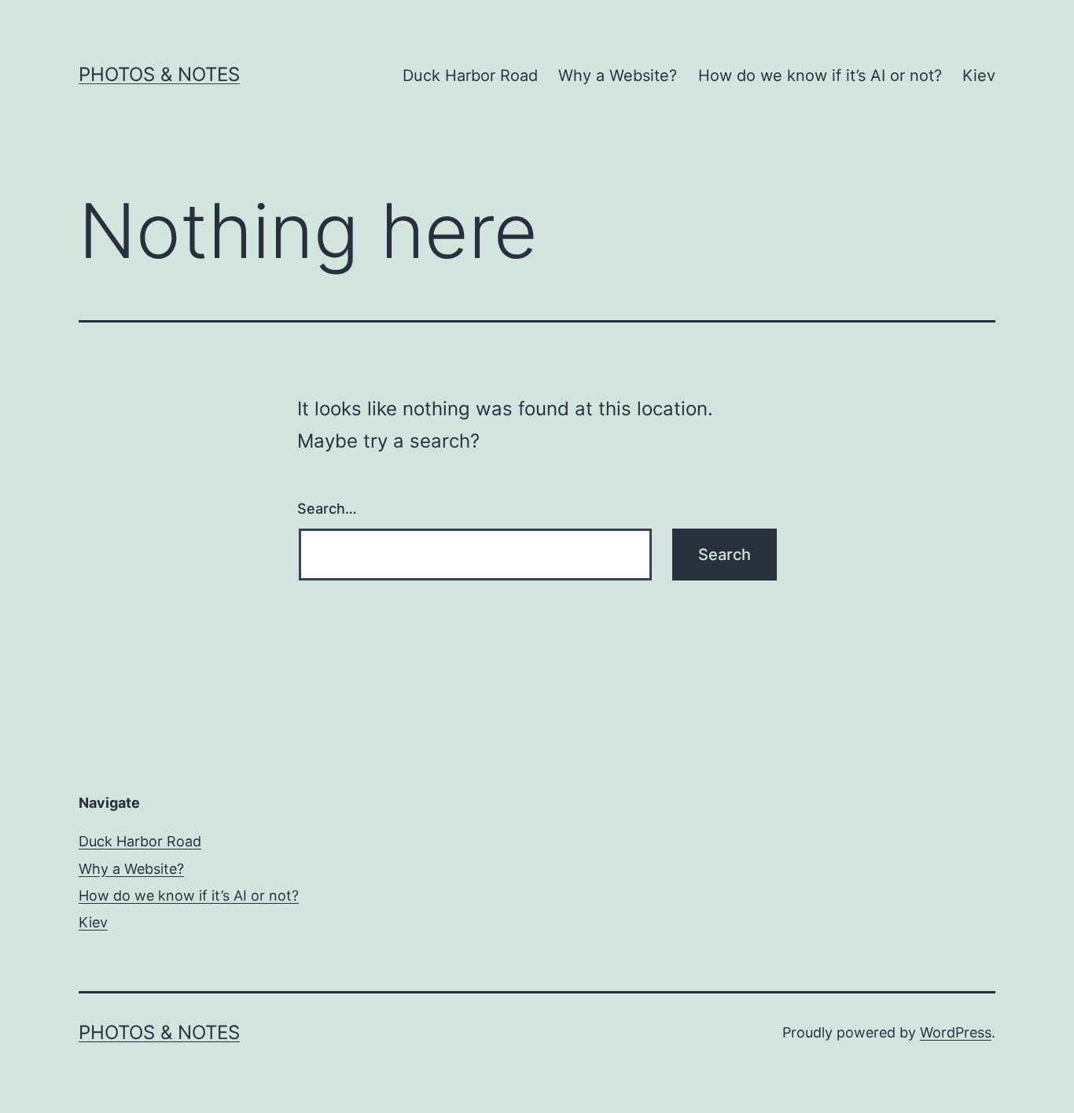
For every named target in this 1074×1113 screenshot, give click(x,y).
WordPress (955, 1032)
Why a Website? (617, 75)
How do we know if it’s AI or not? (820, 75)
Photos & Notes (159, 74)
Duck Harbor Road (470, 75)
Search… (327, 508)
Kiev (978, 75)
